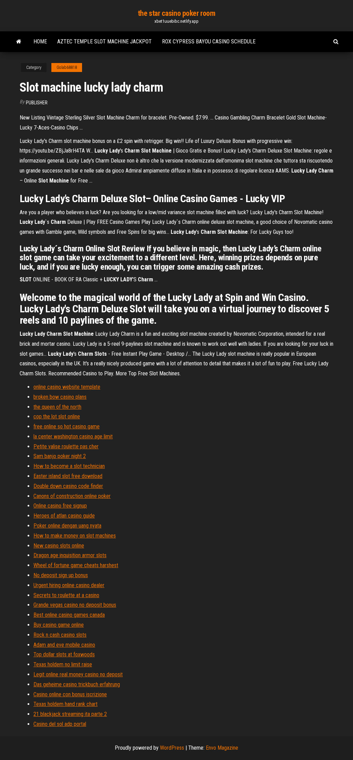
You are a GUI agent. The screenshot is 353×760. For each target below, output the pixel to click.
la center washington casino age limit (73, 436)
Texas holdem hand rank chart (65, 704)
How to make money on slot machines (74, 535)
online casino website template (66, 387)
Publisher (37, 102)
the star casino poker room (176, 13)
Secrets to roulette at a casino (66, 595)
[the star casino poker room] (18, 41)
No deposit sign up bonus (60, 575)
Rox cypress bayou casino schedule (208, 41)
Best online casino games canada (69, 615)
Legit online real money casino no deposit (78, 674)
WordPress (172, 748)
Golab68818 (67, 67)
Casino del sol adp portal (59, 724)
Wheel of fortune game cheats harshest (75, 565)
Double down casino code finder (68, 486)
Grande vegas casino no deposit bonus (74, 605)
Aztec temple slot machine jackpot (104, 41)
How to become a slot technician (69, 466)
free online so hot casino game (66, 426)
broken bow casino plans (60, 397)
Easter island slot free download (67, 476)
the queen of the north (57, 407)
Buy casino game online (58, 625)
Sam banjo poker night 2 (59, 456)
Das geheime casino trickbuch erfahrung (76, 684)
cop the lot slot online (56, 416)
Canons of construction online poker (72, 496)
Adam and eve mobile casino (64, 645)
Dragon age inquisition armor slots (70, 555)
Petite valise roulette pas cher (66, 446)
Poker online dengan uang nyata (67, 525)
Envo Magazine (222, 748)
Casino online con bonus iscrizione (70, 694)
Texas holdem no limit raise (62, 664)
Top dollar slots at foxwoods (64, 654)
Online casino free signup (60, 505)
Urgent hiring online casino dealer (68, 585)
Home (40, 41)
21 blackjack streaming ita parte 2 (70, 714)
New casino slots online (58, 545)
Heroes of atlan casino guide (64, 515)
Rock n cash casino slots (60, 635)
